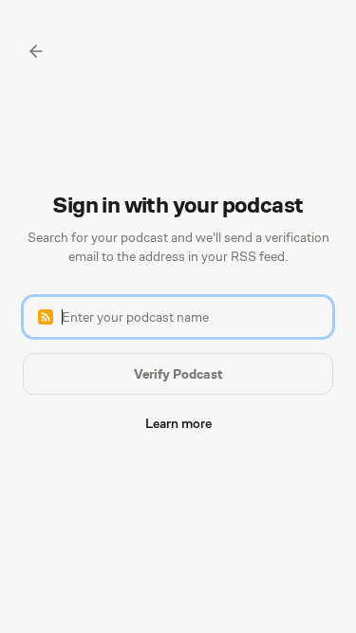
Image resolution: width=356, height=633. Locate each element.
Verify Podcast (178, 374)
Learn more (178, 423)
